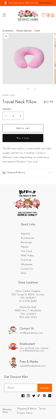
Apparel (25, 233)
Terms (42, 408)
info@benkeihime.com (31, 333)
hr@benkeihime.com (33, 350)
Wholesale (26, 264)
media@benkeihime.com (33, 366)
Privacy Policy (25, 413)
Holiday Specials (24, 30)
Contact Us (27, 269)
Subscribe (44, 388)
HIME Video (27, 255)
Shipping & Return (27, 408)
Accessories (8, 30)
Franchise (26, 260)
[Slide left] (21, 89)
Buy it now (23, 138)
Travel (37, 30)
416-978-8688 (28, 301)
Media (24, 247)
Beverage (26, 242)
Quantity (7, 109)
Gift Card (26, 251)
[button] (4, 15)
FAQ (23, 273)
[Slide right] (35, 89)
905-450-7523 (28, 317)
